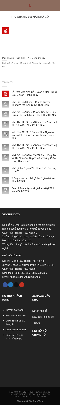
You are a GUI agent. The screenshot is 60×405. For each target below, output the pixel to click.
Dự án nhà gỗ (39, 311)
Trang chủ (15, 392)
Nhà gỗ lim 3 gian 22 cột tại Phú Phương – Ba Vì (34, 169)
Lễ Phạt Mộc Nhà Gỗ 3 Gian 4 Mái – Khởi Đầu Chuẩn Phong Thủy (34, 93)
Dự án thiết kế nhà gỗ (22, 394)
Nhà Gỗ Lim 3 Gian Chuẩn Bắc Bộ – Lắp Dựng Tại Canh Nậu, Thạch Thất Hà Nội (34, 113)
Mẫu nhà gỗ (43, 394)
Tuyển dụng (39, 396)
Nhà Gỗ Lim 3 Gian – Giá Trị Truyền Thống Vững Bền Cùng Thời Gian (31, 103)
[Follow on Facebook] (5, 284)
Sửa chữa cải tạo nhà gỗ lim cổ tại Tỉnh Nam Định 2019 (33, 190)
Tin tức (36, 322)
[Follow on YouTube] (21, 284)
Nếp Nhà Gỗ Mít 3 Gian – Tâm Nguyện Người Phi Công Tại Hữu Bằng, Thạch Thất (33, 135)
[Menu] (4, 5)
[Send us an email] (16, 284)
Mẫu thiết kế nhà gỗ (43, 317)
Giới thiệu (28, 392)
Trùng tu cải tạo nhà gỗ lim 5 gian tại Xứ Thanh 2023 (33, 179)
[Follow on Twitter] (10, 284)
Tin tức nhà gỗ (22, 396)
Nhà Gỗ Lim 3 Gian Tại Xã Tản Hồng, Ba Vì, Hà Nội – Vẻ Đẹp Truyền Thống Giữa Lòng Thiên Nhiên (34, 158)
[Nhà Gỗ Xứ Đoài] (30, 5)
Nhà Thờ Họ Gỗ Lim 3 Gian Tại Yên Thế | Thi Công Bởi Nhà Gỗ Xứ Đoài (34, 123)
